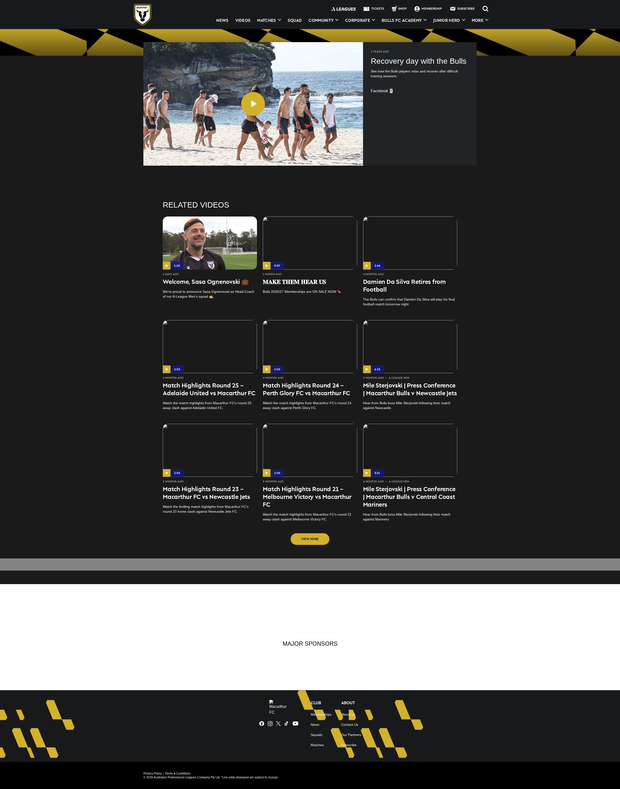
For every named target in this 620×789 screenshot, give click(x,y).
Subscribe (348, 745)
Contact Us (349, 725)
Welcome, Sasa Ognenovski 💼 (206, 281)
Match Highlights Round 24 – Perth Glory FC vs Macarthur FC (306, 389)
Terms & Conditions (178, 773)
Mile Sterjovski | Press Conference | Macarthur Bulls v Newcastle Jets (410, 389)
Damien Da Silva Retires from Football (404, 285)
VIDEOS (243, 20)
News (315, 725)
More (477, 20)
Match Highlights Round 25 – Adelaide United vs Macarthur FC (209, 389)
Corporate (357, 20)
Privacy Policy (152, 773)
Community (321, 20)
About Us (348, 714)
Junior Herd (446, 20)
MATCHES (266, 20)
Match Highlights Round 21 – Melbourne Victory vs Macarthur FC (307, 496)
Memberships (321, 714)
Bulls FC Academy (402, 20)
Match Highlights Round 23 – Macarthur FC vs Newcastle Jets (206, 492)
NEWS (222, 20)
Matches (317, 745)
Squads (316, 735)
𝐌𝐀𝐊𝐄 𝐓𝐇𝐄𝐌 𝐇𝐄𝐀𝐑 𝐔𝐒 (294, 281)
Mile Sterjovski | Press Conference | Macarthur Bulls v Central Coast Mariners (409, 496)
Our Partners (351, 735)
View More (310, 539)
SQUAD (295, 20)
